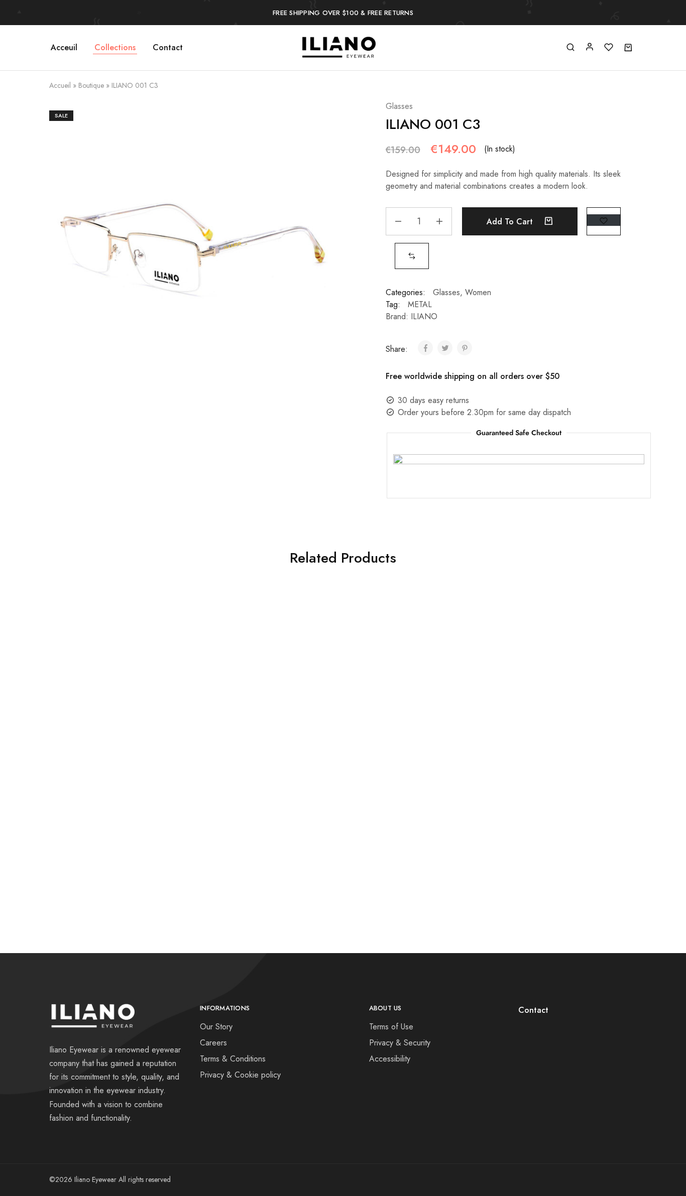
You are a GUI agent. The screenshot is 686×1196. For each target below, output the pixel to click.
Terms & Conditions (233, 1059)
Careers (213, 1042)
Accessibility (389, 1059)
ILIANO (424, 316)
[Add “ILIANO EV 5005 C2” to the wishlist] (285, 828)
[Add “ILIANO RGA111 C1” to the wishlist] (138, 682)
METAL (420, 304)
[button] (411, 255)
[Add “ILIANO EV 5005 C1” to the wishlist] (579, 682)
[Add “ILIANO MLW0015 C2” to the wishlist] (431, 682)
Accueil (60, 85)
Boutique (91, 85)
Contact (168, 47)
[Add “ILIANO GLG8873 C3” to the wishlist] (285, 682)
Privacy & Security (399, 1042)
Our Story (216, 1026)
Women (478, 292)
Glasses (399, 106)
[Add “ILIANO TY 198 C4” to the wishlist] (138, 828)
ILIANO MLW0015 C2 (409, 646)
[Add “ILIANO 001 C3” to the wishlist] (603, 220)
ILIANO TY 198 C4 (115, 793)
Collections (115, 47)
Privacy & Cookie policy (240, 1075)
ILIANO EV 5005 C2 (262, 793)
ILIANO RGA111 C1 (115, 646)
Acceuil (64, 47)
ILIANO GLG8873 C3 (262, 646)
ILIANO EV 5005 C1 (555, 646)
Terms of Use (391, 1026)
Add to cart (511, 221)
